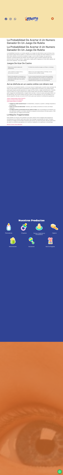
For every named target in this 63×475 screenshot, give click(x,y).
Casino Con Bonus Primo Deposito (15, 99)
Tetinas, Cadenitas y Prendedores (39, 234)
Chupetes (24, 233)
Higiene (54, 233)
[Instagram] (10, 19)
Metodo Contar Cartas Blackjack (14, 124)
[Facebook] (6, 19)
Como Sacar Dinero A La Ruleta (14, 101)
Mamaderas (8, 233)
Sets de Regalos (50, 246)
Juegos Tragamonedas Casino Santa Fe (16, 98)
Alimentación (13, 246)
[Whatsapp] (15, 19)
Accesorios (31, 246)
